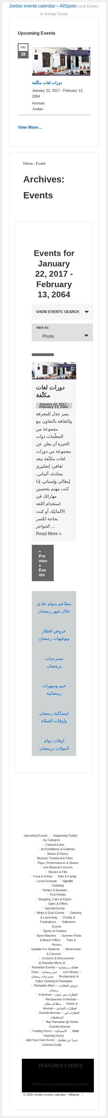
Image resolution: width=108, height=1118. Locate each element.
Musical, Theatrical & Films (55, 858)
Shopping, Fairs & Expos (54, 899)
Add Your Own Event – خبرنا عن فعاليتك (52, 1040)
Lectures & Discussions (58, 958)
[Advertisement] (54, 805)
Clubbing (58, 885)
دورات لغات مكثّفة (47, 82)
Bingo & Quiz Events (51, 912)
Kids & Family (67, 876)
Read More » (48, 533)
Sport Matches (46, 935)
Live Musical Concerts (58, 867)
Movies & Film (57, 872)
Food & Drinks (43, 876)
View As (42, 327)
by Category (51, 840)
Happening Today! (65, 835)
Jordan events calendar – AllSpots (42, 6)
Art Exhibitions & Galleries (58, 849)
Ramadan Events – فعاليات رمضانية (55, 967)
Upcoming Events (36, 835)
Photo (48, 336)
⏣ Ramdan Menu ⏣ (51, 963)
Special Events (55, 908)
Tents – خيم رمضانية (44, 972)
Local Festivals (47, 881)
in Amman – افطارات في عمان (58, 994)
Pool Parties (58, 894)
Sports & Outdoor (55, 931)
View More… (30, 127)
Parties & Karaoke (55, 890)
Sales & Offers (58, 903)
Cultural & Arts (55, 844)
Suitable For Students (45, 949)
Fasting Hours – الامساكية (50, 1031)
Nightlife (68, 881)
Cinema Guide (51, 1044)
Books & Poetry (57, 853)
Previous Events (43, 563)
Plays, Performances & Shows (57, 862)
